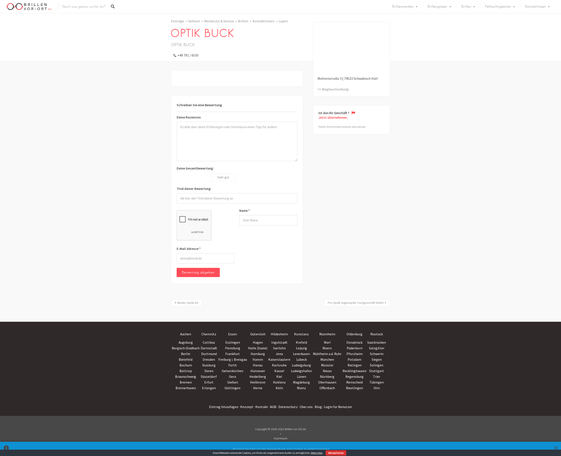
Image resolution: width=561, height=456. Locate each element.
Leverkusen (301, 354)
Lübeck (301, 359)
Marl (327, 342)
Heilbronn (257, 382)
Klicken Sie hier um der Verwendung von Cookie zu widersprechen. (281, 449)
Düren (208, 371)
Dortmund (209, 354)
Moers (327, 348)
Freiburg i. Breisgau (232, 359)
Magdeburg (301, 382)
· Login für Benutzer (337, 407)
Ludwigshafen (301, 371)
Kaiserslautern (279, 359)
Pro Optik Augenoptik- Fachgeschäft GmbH (355, 303)
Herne (257, 388)
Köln (279, 388)
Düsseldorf (209, 376)
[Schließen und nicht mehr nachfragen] (555, 448)
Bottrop (185, 371)
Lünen (301, 376)
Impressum (281, 438)
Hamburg (258, 354)
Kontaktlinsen (535, 7)
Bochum (185, 365)
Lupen (283, 21)
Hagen (258, 342)
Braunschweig (185, 376)
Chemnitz (208, 334)
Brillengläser (437, 7)
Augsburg (186, 342)
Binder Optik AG (188, 303)
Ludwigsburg (301, 365)
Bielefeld (185, 359)
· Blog (317, 407)
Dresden (209, 359)
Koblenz (279, 382)
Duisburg (209, 365)
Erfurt (208, 382)
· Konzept (246, 407)
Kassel (279, 371)
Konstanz (301, 334)
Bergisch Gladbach (186, 348)
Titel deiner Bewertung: (194, 189)
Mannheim (327, 334)
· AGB (272, 407)
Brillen (466, 7)
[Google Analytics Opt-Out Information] (6, 448)
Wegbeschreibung (335, 89)
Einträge (177, 21)
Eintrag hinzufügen (223, 407)
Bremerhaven (186, 388)
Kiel (279, 376)
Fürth (232, 365)
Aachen (185, 334)
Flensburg (232, 348)
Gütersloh (257, 334)
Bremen (186, 382)
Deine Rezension (189, 117)
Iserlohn (279, 348)
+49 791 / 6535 (188, 55)
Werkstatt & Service (219, 21)
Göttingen (232, 388)
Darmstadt (209, 348)
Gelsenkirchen (232, 371)
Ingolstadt (279, 342)
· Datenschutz (287, 407)
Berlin (185, 354)
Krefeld (301, 342)
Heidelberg (257, 376)
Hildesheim (279, 334)
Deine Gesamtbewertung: (195, 168)
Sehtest (194, 21)
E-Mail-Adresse (189, 249)
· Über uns (305, 407)
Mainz (301, 388)
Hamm (258, 359)
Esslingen (232, 342)
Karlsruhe (279, 365)
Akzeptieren (336, 452)
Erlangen (209, 388)
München (327, 359)
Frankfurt (232, 354)
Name (244, 211)
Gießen (232, 382)
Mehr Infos (316, 452)
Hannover (257, 371)
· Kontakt (261, 407)
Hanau (258, 365)
